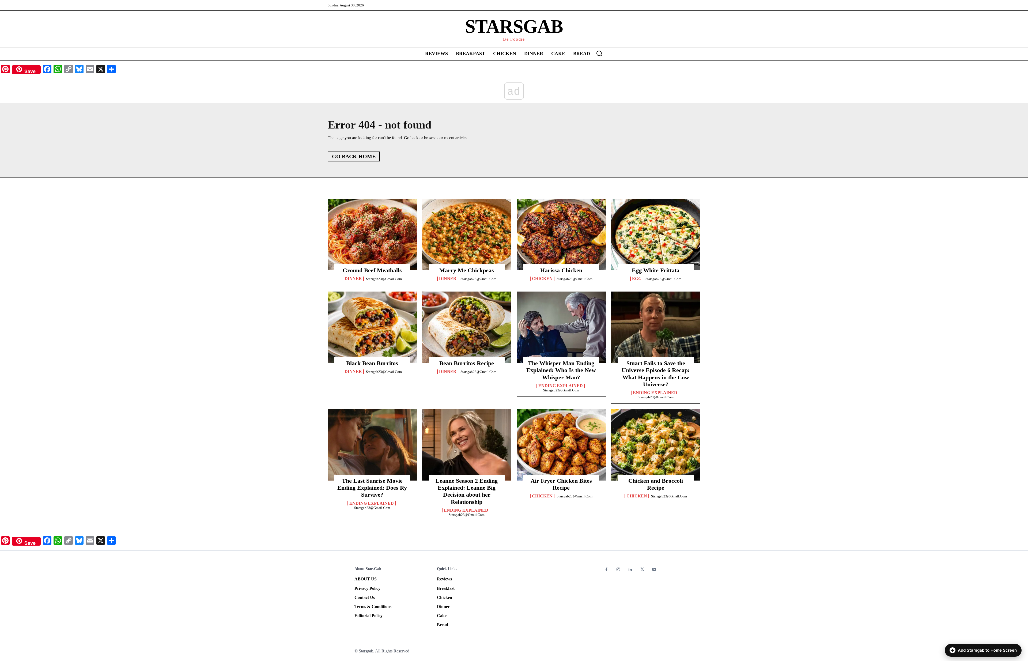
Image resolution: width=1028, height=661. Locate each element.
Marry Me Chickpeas (466, 270)
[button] (599, 53)
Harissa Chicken (561, 270)
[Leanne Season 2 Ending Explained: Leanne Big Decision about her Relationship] (466, 444)
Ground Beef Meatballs (372, 270)
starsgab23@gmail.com (384, 279)
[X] (642, 570)
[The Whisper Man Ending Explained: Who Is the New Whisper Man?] (561, 327)
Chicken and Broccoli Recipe (655, 484)
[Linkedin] (630, 570)
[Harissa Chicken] (561, 234)
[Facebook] (606, 570)
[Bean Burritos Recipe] (466, 327)
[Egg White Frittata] (655, 234)
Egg (636, 279)
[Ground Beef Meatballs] (372, 234)
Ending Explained (560, 386)
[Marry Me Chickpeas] (466, 234)
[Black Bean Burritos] (372, 327)
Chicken (542, 279)
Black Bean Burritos (372, 363)
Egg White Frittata (655, 270)
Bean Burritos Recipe (466, 363)
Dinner (353, 279)
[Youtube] (654, 570)
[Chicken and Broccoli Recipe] (655, 444)
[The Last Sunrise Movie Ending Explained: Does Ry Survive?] (372, 444)
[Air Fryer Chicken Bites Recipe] (561, 444)
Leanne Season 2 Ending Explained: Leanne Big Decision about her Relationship (467, 491)
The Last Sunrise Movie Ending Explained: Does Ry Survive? (372, 487)
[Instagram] (618, 570)
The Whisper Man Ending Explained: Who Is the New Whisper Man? (561, 370)
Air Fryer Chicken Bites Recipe (561, 484)
